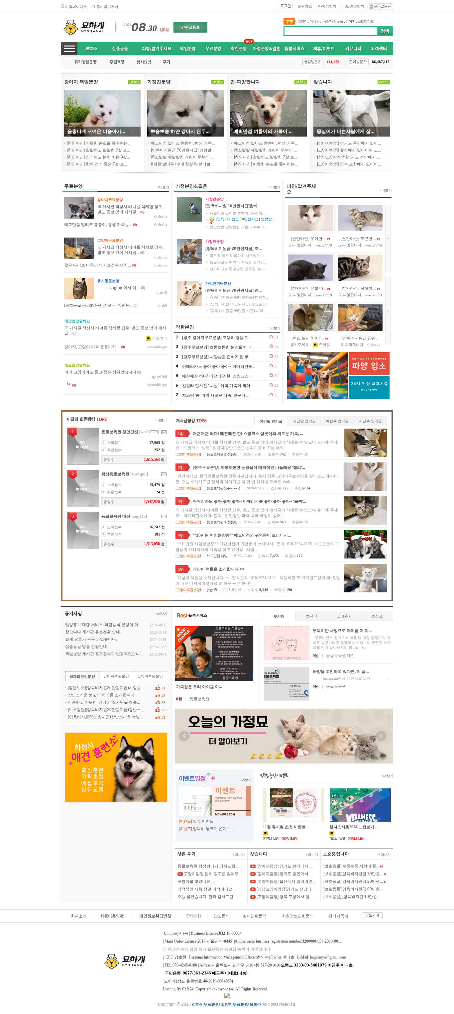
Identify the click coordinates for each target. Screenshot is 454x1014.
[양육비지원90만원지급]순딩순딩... (239, 304)
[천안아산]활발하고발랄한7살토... (98, 150)
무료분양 (328, 21)
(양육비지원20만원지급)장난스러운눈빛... (105, 717)
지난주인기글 (370, 421)
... (182, 693)
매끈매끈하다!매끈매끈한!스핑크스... (217, 376)
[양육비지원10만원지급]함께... (233, 206)
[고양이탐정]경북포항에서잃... (284, 896)
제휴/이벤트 (324, 48)
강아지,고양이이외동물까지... (92, 347)
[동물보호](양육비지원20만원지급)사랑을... (106, 687)
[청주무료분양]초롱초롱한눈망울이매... (218, 347)
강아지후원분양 (116, 676)
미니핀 (314, 21)
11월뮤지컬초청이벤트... (286, 827)
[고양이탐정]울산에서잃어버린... (285, 881)
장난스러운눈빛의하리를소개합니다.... (103, 695)
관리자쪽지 (338, 916)
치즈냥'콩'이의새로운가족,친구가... (215, 395)
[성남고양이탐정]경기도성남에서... (348, 157)
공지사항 (193, 916)
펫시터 (279, 616)
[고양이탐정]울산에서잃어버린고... (349, 150)
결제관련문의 (255, 916)
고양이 (302, 21)
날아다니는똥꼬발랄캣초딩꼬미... (238, 269)
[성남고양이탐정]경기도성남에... (285, 889)
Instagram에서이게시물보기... (351, 678)
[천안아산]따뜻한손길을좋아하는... (99, 143)
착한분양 (239, 48)
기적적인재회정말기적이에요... (206, 889)
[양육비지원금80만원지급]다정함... (239, 297)
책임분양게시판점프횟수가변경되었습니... (104, 654)
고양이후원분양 (188, 454)
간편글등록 (190, 27)
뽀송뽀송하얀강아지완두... (180, 131)
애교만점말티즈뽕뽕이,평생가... (237, 213)
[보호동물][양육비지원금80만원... (353, 889)
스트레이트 (365, 21)
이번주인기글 (337, 421)
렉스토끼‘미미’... (308, 338)
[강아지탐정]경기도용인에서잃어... (349, 143)
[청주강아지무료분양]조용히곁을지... (217, 337)
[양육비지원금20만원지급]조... (233, 248)
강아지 (350, 21)
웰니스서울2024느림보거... (353, 827)
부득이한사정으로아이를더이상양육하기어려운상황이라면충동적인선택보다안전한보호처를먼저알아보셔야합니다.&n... (352, 643)
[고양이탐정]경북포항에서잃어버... (349, 164)
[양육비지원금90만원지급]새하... (238, 311)
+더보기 (163, 187)
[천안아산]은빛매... (308, 288)
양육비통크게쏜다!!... (213, 828)
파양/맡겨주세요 (156, 48)
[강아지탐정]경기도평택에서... (284, 866)
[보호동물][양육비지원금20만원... (353, 881)
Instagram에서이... (118, 287)
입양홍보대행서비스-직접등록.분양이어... (103, 624)
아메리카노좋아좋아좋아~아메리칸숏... (218, 366)
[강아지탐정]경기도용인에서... (284, 873)
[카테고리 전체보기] (69, 48)
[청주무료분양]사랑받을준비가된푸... (217, 357)
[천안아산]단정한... (358, 288)
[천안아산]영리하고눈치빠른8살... (98, 157)
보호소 (91, 48)
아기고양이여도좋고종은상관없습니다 (100, 372)
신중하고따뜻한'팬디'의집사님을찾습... (104, 702)
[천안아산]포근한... (358, 238)
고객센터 (379, 48)
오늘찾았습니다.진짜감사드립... (206, 896)
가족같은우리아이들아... (199, 686)
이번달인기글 (271, 421)
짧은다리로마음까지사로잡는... (237, 255)
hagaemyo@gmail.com (328, 957)
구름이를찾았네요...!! (196, 881)
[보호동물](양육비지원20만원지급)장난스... (106, 709)
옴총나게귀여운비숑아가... (96, 131)
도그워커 (344, 616)
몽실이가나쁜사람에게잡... (346, 131)
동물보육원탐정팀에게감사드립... (207, 866)
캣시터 (311, 616)
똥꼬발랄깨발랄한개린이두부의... (182, 157)
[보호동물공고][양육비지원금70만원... (98, 305)
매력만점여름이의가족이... (263, 131)
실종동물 (120, 48)
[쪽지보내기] (164, 432)
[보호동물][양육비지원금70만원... (353, 873)
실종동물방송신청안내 (86, 646)
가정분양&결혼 (266, 48)
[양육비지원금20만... (360, 338)
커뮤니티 (353, 48)
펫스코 (376, 616)
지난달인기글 (304, 421)
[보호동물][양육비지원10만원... (351, 896)
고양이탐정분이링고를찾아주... (212, 873)
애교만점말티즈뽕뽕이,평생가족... (183, 143)
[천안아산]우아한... (308, 238)
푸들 (340, 21)
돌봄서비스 (294, 48)
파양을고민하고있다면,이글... (341, 671)
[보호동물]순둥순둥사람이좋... (351, 866)
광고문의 (222, 916)
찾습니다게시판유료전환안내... (94, 632)
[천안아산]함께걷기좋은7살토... (97, 164)
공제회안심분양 (82, 676)
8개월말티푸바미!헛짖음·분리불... (182, 164)
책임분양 (188, 48)
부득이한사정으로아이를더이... (342, 630)
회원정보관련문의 (298, 916)
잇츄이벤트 (203, 821)
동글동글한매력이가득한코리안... (238, 262)
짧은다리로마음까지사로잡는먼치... (97, 265)
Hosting (169, 989)
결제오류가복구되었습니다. (91, 639)
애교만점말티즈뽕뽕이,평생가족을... (98, 224)
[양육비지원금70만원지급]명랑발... (182, 150)
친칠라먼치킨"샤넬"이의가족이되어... (217, 385)
